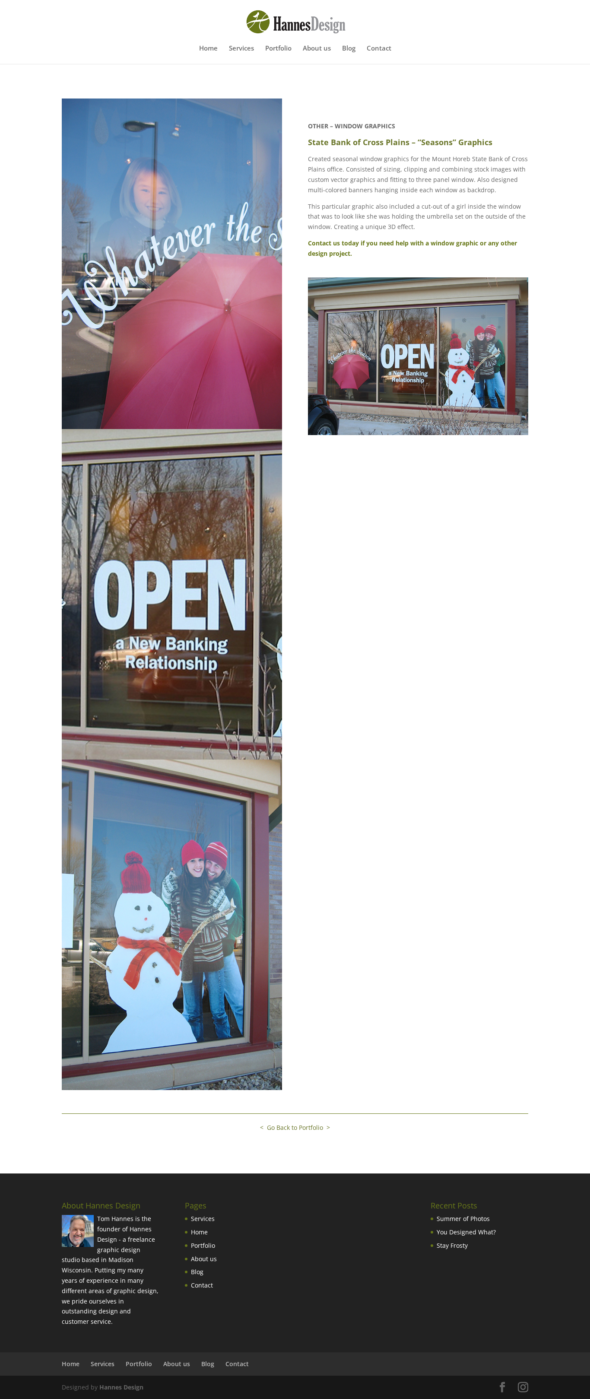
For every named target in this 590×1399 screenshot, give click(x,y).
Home (208, 48)
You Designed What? (466, 1232)
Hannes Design (121, 1387)
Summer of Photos (463, 1219)
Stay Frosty (452, 1245)
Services (241, 48)
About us (317, 48)
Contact (379, 48)
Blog (348, 48)
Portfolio (278, 48)
